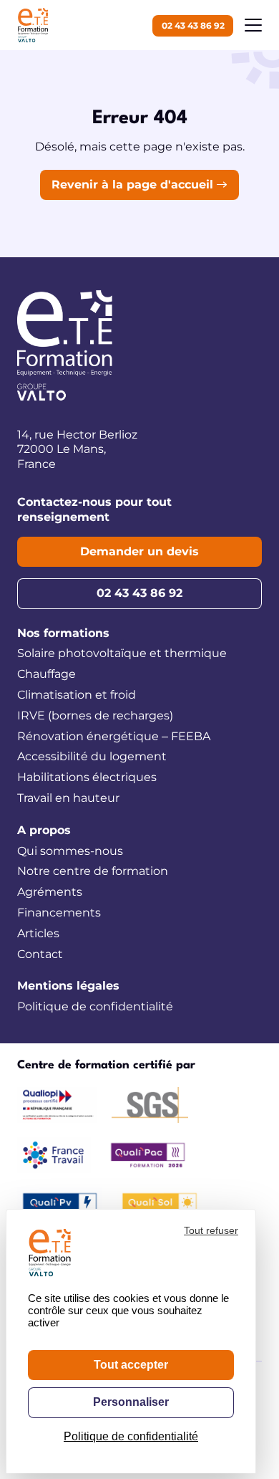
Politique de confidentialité (95, 1006)
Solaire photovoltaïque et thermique (122, 653)
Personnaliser (131, 1402)
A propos (44, 830)
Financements (59, 912)
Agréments (49, 892)
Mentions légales (68, 985)
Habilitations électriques (87, 777)
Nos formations (63, 633)
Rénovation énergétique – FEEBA (113, 736)
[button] (253, 25)
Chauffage (46, 674)
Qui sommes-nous (70, 851)
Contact (40, 954)
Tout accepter (131, 1365)
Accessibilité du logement (92, 756)
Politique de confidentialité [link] (131, 1436)
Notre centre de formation (92, 871)
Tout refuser (211, 1230)
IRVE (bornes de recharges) (95, 715)
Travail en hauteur (68, 798)
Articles (38, 933)
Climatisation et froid (76, 695)
